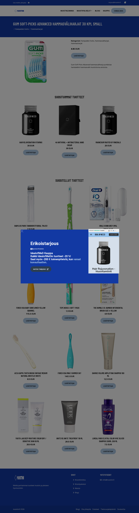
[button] (40, 269)
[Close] (22, 231)
